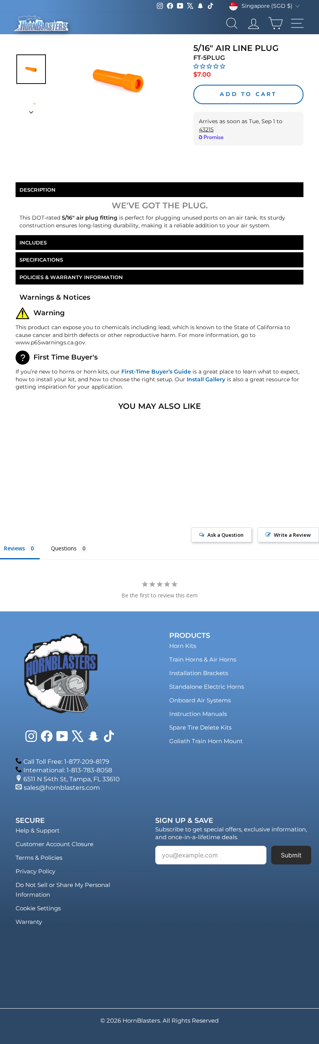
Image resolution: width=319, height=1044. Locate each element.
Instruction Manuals (198, 714)
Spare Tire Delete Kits (200, 727)
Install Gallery (206, 379)
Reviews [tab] (14, 548)
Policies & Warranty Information (71, 277)
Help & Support (38, 830)
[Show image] (31, 69)
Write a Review (292, 534)
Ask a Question (225, 534)
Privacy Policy (35, 871)
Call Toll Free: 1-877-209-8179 (66, 761)
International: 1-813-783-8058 (67, 770)
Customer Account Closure (54, 844)
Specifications (41, 260)
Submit (291, 855)
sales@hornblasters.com (62, 787)
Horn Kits (182, 645)
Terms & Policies (39, 857)
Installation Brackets (198, 673)
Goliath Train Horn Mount (206, 741)
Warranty (29, 921)
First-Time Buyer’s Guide (156, 371)
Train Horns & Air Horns (202, 659)
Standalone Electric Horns (206, 686)
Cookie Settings (38, 908)
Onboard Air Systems (200, 700)
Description (37, 190)
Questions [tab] (64, 548)
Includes (33, 242)
